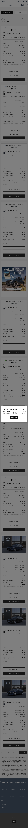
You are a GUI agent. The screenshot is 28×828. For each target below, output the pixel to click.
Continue (14, 417)
